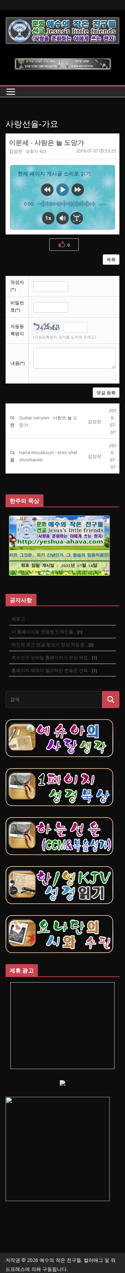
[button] (16, 151)
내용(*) (17, 363)
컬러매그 (93, 1260)
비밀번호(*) (17, 306)
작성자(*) (17, 286)
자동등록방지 (17, 330)
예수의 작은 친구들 (60, 1260)
